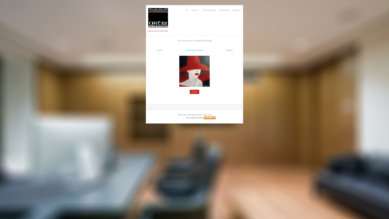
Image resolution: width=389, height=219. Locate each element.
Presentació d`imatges (194, 50)
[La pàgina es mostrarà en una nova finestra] (194, 71)
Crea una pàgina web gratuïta (194, 118)
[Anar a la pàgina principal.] (163, 18)
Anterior (159, 50)
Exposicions (187, 41)
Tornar (194, 92)
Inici (179, 41)
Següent (229, 50)
